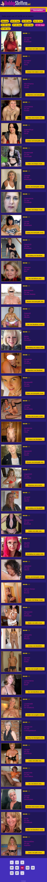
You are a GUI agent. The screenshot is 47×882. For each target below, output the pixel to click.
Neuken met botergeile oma (35, 301)
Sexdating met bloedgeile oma (34, 508)
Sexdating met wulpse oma (35, 347)
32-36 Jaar (5, 25)
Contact (23, 880)
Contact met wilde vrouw (34, 49)
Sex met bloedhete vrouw (35, 324)
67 (17, 873)
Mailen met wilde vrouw (35, 623)
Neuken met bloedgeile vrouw (35, 439)
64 (33, 868)
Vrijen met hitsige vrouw (35, 163)
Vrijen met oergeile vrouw (35, 669)
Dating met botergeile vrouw (34, 232)
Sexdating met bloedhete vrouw (34, 256)
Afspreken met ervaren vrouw (35, 485)
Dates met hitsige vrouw (35, 209)
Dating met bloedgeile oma (35, 738)
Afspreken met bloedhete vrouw (34, 371)
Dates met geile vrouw (35, 852)
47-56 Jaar (40, 25)
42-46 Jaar (28, 25)
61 (17, 868)
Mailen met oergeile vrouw (35, 715)
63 (28, 868)
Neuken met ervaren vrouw (35, 806)
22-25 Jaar (26, 21)
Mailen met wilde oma (34, 531)
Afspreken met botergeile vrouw (34, 95)
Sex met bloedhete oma (35, 692)
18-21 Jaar (15, 21)
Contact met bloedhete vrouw (35, 646)
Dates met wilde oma (35, 760)
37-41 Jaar (17, 25)
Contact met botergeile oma (35, 140)
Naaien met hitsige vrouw (35, 600)
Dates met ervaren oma (35, 117)
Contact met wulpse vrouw (35, 72)
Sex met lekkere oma (34, 278)
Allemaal (4, 21)
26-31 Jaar (38, 21)
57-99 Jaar (5, 29)
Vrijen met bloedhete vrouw (35, 829)
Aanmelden (38, 10)
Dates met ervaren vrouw (35, 416)
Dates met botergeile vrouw (35, 186)
